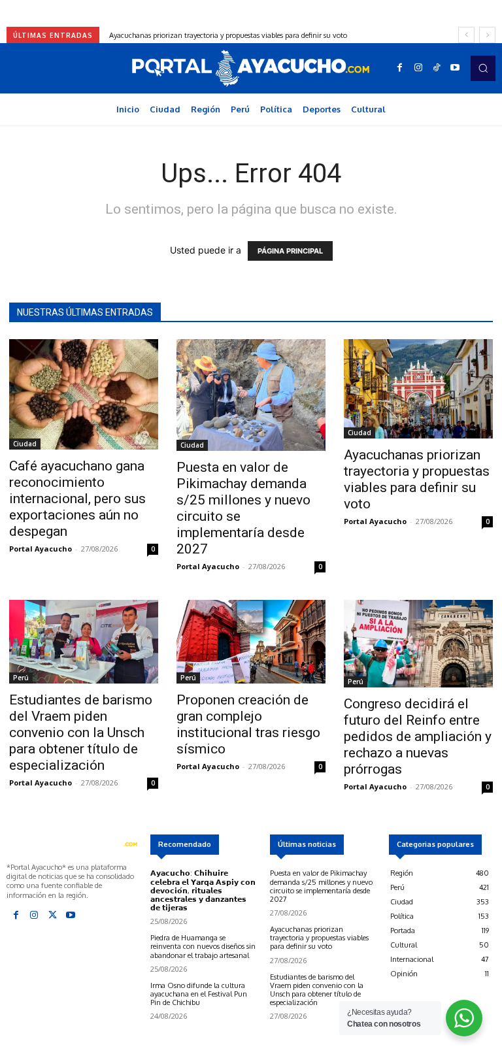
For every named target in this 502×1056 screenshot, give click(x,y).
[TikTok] (436, 68)
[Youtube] (455, 68)
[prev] (466, 35)
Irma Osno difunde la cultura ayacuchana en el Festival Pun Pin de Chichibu (198, 994)
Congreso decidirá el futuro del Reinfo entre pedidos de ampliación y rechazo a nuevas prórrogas (418, 736)
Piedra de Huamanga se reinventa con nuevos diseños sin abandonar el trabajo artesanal (203, 946)
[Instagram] (418, 68)
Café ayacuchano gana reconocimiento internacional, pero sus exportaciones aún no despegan (77, 498)
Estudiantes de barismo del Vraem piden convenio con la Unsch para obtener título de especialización (80, 732)
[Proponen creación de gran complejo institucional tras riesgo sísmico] (251, 642)
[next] (487, 35)
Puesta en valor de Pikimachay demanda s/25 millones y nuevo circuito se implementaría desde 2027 (321, 886)
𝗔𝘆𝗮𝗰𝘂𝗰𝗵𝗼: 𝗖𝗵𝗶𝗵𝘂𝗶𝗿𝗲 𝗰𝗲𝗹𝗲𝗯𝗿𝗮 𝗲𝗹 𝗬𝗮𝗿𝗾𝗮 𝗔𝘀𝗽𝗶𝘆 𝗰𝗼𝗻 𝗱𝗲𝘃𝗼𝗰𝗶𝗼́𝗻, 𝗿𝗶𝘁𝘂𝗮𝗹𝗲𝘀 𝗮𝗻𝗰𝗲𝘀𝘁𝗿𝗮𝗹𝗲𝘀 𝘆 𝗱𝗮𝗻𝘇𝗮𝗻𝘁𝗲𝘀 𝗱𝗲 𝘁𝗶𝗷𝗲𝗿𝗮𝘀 (203, 890)
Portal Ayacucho (40, 548)
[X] (52, 915)
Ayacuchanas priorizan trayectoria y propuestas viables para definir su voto (417, 479)
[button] (483, 68)
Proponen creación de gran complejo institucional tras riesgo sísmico (248, 724)
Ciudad (25, 443)
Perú (21, 677)
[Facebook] (400, 68)
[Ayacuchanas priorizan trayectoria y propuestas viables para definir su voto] (418, 388)
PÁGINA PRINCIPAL (290, 251)
